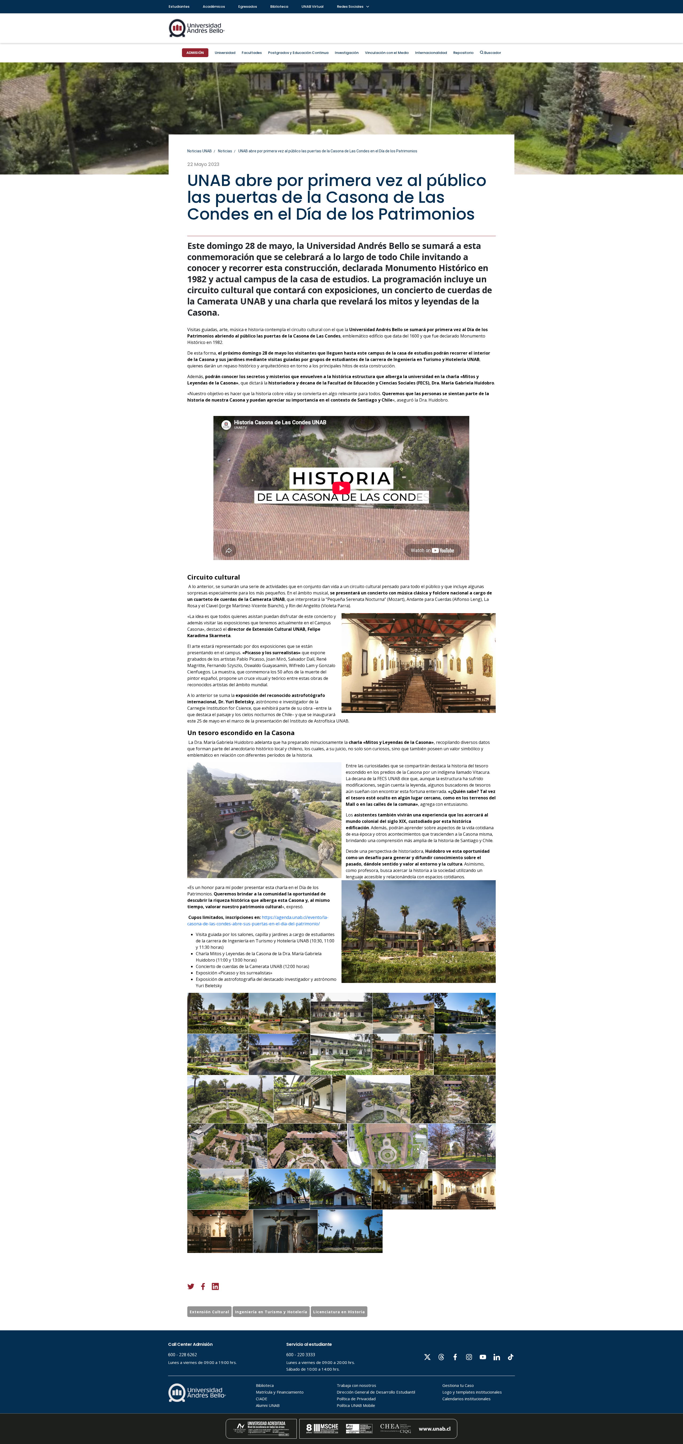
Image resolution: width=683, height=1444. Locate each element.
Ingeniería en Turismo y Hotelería (271, 1311)
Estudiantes (179, 6)
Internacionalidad (431, 52)
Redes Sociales (350, 6)
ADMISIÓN (195, 52)
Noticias (225, 151)
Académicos (214, 6)
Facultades (252, 52)
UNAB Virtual (312, 6)
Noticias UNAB (199, 151)
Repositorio (463, 52)
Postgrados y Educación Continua (298, 52)
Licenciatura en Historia (339, 1311)
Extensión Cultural (209, 1311)
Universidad (225, 52)
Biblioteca (279, 6)
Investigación (347, 52)
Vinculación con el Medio (387, 52)
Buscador (492, 52)
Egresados (247, 6)
